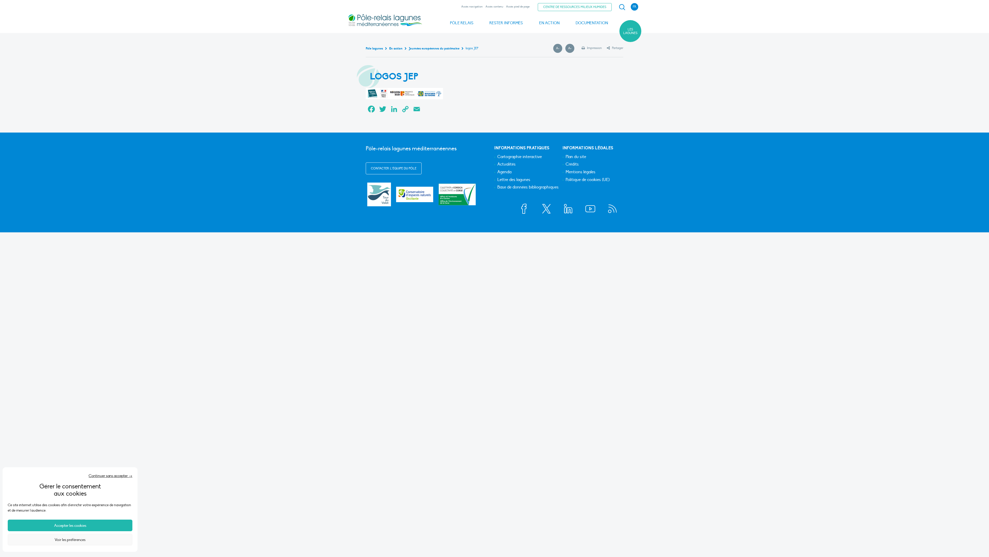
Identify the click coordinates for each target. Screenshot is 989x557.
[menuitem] (621, 7)
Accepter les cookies (70, 525)
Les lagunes (630, 31)
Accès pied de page (518, 6)
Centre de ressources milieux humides (574, 7)
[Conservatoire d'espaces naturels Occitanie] (414, 194)
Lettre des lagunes (513, 180)
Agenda (504, 172)
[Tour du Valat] (379, 194)
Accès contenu (494, 6)
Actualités (506, 164)
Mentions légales (580, 172)
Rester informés (506, 23)
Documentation (592, 23)
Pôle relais (461, 23)
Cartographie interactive (519, 157)
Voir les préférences (70, 539)
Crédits (572, 164)
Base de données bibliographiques (528, 187)
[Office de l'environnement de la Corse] (457, 194)
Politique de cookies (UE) (588, 180)
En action (549, 23)
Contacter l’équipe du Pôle (393, 168)
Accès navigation (472, 6)
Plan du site (576, 157)
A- (559, 48)
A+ (571, 48)
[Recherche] (622, 7)
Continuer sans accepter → (110, 475)
